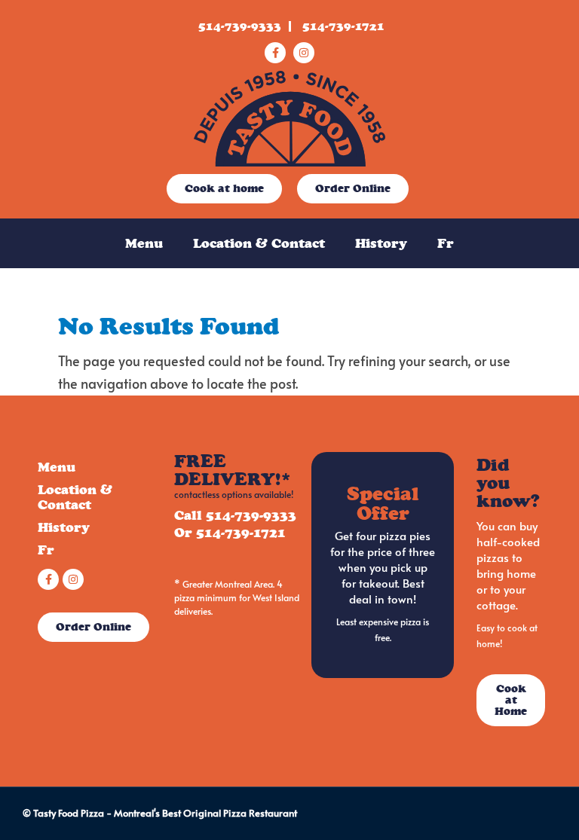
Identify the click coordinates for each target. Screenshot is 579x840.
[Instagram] (303, 52)
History (381, 243)
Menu (144, 243)
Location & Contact (259, 243)
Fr (445, 243)
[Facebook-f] (275, 52)
